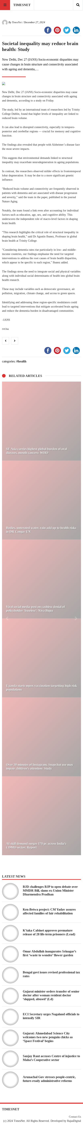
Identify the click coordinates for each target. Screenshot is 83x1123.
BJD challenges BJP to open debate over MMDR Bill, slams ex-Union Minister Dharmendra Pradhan (50, 890)
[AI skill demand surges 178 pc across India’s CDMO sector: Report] (41, 815)
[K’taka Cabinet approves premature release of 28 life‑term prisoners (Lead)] (10, 933)
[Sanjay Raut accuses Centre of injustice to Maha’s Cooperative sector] (10, 1059)
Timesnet (22, 5)
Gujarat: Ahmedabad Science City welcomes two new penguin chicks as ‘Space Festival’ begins (48, 1037)
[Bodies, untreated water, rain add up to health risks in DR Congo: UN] (41, 500)
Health (22, 361)
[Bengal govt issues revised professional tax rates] (10, 975)
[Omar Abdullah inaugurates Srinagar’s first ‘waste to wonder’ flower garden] (10, 954)
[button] (7, 618)
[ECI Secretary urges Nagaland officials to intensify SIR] (10, 1017)
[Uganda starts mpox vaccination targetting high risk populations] (41, 657)
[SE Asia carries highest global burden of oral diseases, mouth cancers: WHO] (41, 421)
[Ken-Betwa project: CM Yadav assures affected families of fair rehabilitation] (10, 912)
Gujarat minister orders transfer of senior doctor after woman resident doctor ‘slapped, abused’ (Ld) (51, 995)
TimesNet (17, 22)
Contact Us (75, 1116)
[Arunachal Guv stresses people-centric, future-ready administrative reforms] (10, 1079)
